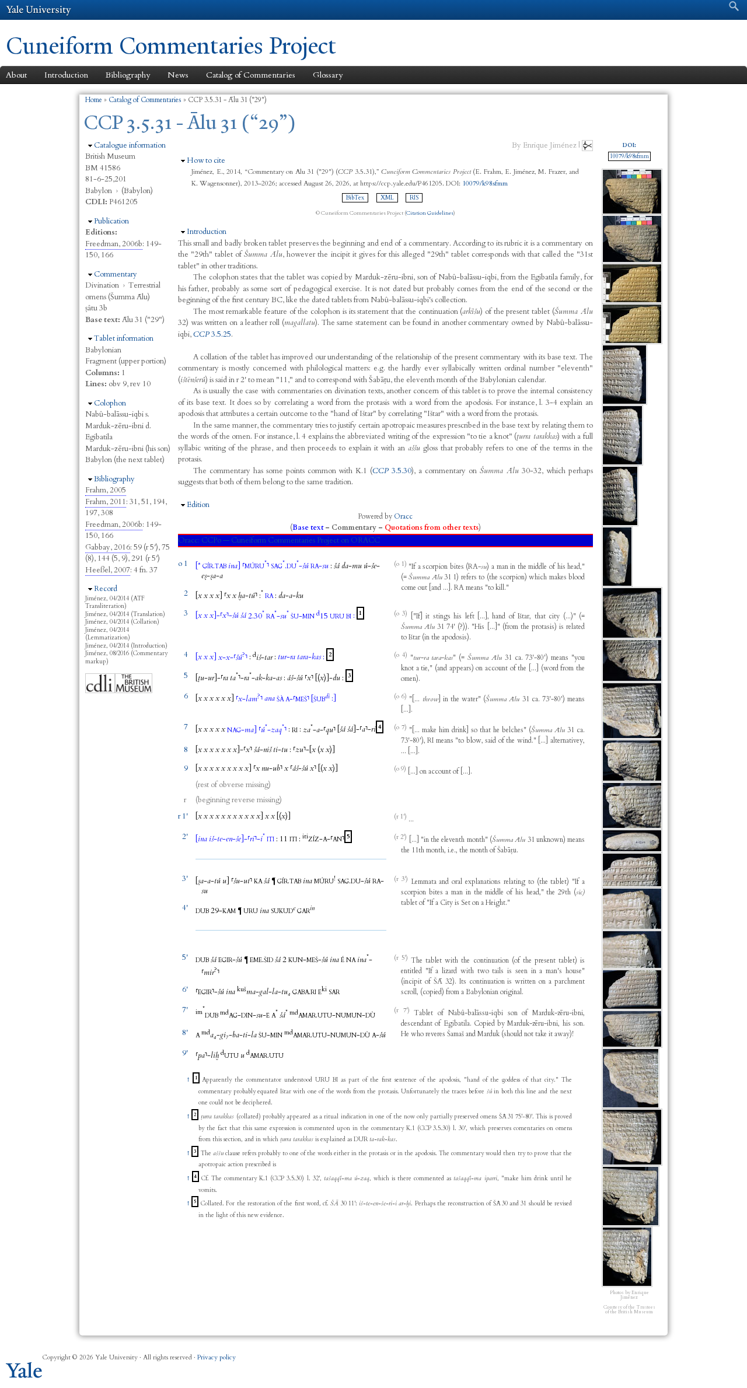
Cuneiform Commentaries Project (171, 46)
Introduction (66, 75)
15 (322, 616)
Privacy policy (216, 1357)
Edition (198, 504)
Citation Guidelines (429, 212)
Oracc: (189, 540)
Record (105, 588)
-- (290, 595)
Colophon (110, 403)
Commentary (115, 274)
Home (93, 99)
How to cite (206, 160)
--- (264, 992)
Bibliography (128, 75)
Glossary (328, 75)
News (178, 75)
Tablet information (123, 338)
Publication (111, 221)
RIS (414, 198)
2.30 (256, 616)
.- (290, 566)
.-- (332, 1015)
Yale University (38, 10)
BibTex (355, 198)
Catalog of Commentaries (250, 75)
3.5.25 (212, 334)
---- (256, 678)
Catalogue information (130, 145)
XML (387, 198)
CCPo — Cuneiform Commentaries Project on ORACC (290, 540)
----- (237, 839)
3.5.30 (391, 471)
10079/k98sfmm (485, 183)
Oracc (403, 516)
